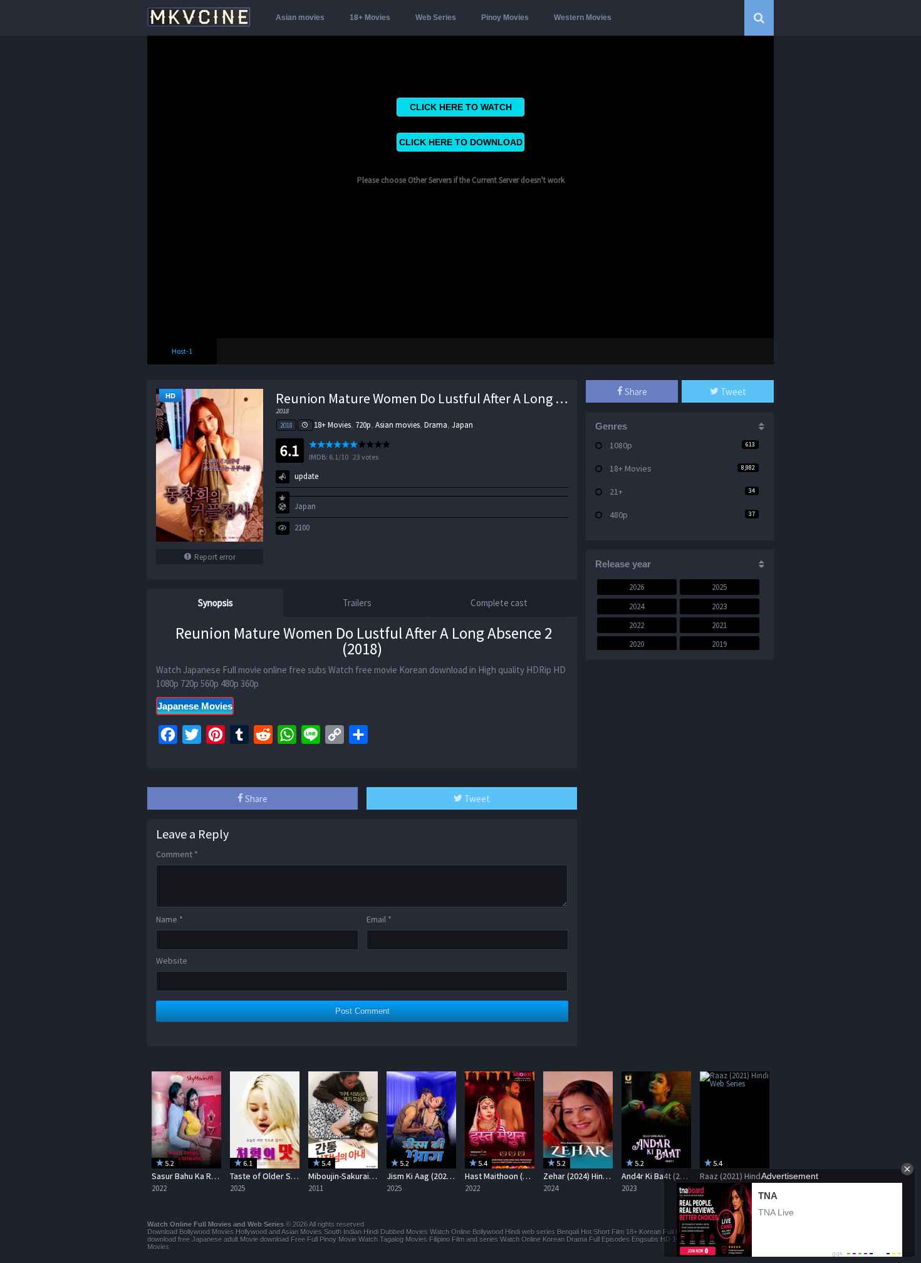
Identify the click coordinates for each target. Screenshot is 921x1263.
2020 (636, 644)
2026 (636, 587)
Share (255, 799)
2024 (636, 606)
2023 (719, 606)
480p (619, 515)
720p (363, 425)
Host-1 (182, 351)
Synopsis (215, 603)
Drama (435, 425)
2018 (286, 425)
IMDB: (318, 456)
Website (171, 960)
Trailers (357, 603)
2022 (636, 625)
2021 (719, 625)
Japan (462, 425)
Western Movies (582, 17)
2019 (719, 644)
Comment (177, 854)
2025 (719, 587)
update (306, 476)
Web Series (435, 17)
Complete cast (499, 603)
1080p (621, 445)
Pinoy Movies (505, 17)
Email (379, 919)
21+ (616, 492)
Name (169, 919)
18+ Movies (370, 17)
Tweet (476, 799)
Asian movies (300, 17)
